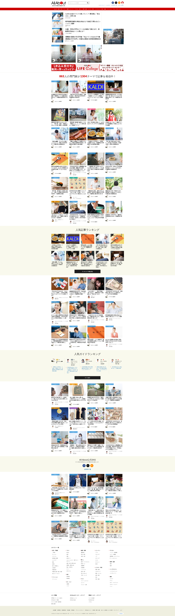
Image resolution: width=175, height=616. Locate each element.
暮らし (80, 9)
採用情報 (59, 610)
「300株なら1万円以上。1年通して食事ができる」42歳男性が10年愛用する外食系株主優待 (57, 368)
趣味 (105, 9)
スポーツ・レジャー (113, 584)
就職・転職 (97, 569)
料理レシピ (83, 563)
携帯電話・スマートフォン (115, 556)
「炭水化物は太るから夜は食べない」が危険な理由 (116, 367)
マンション (54, 554)
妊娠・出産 (83, 571)
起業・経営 (97, 575)
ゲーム (111, 580)
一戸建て (53, 552)
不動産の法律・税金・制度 (57, 571)
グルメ (114, 9)
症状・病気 (83, 554)
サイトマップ (102, 5)
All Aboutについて (88, 610)
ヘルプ (121, 610)
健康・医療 (83, 550)
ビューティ (72, 9)
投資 (67, 554)
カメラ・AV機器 (113, 554)
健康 (67, 9)
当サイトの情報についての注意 (107, 610)
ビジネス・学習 (91, 9)
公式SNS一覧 (114, 5)
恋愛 (110, 563)
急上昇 (55, 9)
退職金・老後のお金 (70, 565)
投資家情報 (64, 610)
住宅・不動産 (55, 550)
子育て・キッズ (84, 575)
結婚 (110, 565)
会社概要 (54, 610)
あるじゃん (69, 570)
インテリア (54, 560)
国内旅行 (68, 578)
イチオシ (90, 601)
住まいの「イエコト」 (56, 573)
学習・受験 (97, 579)
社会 (96, 577)
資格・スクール (98, 573)
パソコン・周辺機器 (113, 552)
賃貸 (53, 562)
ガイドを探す (121, 5)
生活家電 (82, 567)
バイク (68, 585)
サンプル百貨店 (91, 598)
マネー (64, 9)
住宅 (61, 9)
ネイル (96, 560)
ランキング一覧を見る (87, 271)
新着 (58, 9)
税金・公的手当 (69, 567)
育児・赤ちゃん (84, 573)
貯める (68, 552)
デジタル (76, 9)
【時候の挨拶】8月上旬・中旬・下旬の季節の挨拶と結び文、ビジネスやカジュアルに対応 (101, 368)
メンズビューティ (113, 573)
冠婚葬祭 (82, 565)
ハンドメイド (83, 569)
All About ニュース (73, 598)
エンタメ (111, 578)
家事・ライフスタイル (85, 561)
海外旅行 (68, 576)
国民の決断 (53, 603)
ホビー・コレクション (114, 582)
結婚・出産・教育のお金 (71, 563)
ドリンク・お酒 (84, 584)
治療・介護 (83, 556)
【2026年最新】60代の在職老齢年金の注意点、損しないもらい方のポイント (87, 368)
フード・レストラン (84, 580)
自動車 (68, 583)
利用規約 (73, 610)
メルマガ (108, 5)
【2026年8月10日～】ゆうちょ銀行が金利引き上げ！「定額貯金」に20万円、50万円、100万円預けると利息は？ (72, 370)
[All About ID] (122, 3)
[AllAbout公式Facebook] (113, 3)
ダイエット (97, 562)
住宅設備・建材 (55, 558)
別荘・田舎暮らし (55, 565)
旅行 (102, 9)
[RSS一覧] (119, 3)
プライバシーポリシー (80, 610)
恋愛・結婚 (85, 9)
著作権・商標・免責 (96, 610)
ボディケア (97, 558)
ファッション (109, 9)
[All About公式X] (116, 3)
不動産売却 (54, 569)
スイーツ (82, 582)
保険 (67, 556)
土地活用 (53, 567)
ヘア (96, 556)
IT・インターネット (113, 558)
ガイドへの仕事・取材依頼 (56, 601)
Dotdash (121, 613)
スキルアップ (97, 571)
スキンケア (97, 554)
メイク (96, 552)
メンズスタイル (97, 9)
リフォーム (54, 556)
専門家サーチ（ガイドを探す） (57, 598)
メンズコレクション (113, 571)
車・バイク (119, 9)
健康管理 (82, 552)
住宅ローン (69, 558)
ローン (68, 569)
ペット (111, 586)
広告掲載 (68, 610)
